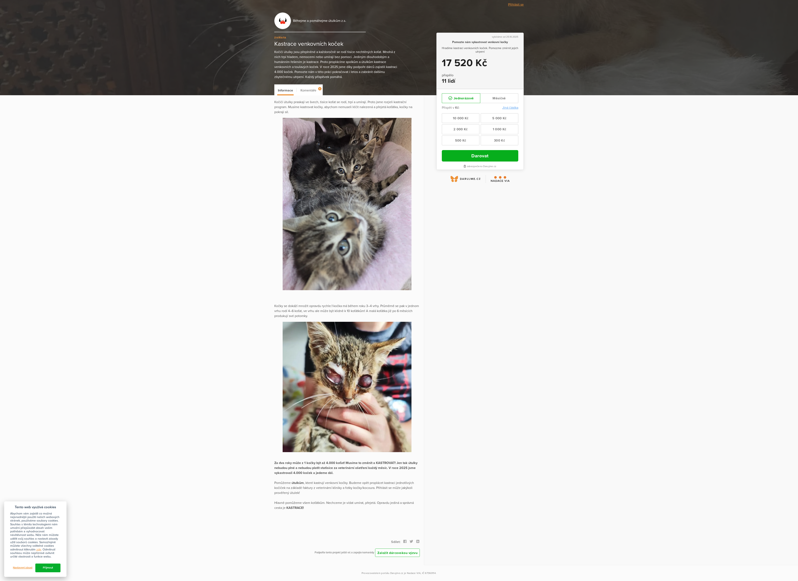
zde (38, 549)
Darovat (480, 156)
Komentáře (310, 90)
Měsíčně (499, 98)
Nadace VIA (414, 573)
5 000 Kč (499, 118)
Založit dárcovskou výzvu (397, 553)
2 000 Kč (460, 129)
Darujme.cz (396, 573)
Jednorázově (463, 98)
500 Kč (460, 140)
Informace (285, 90)
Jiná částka (510, 108)
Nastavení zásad (22, 567)
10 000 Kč (461, 118)
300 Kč (499, 140)
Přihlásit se (516, 4)
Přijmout (48, 567)
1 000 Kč (499, 129)
